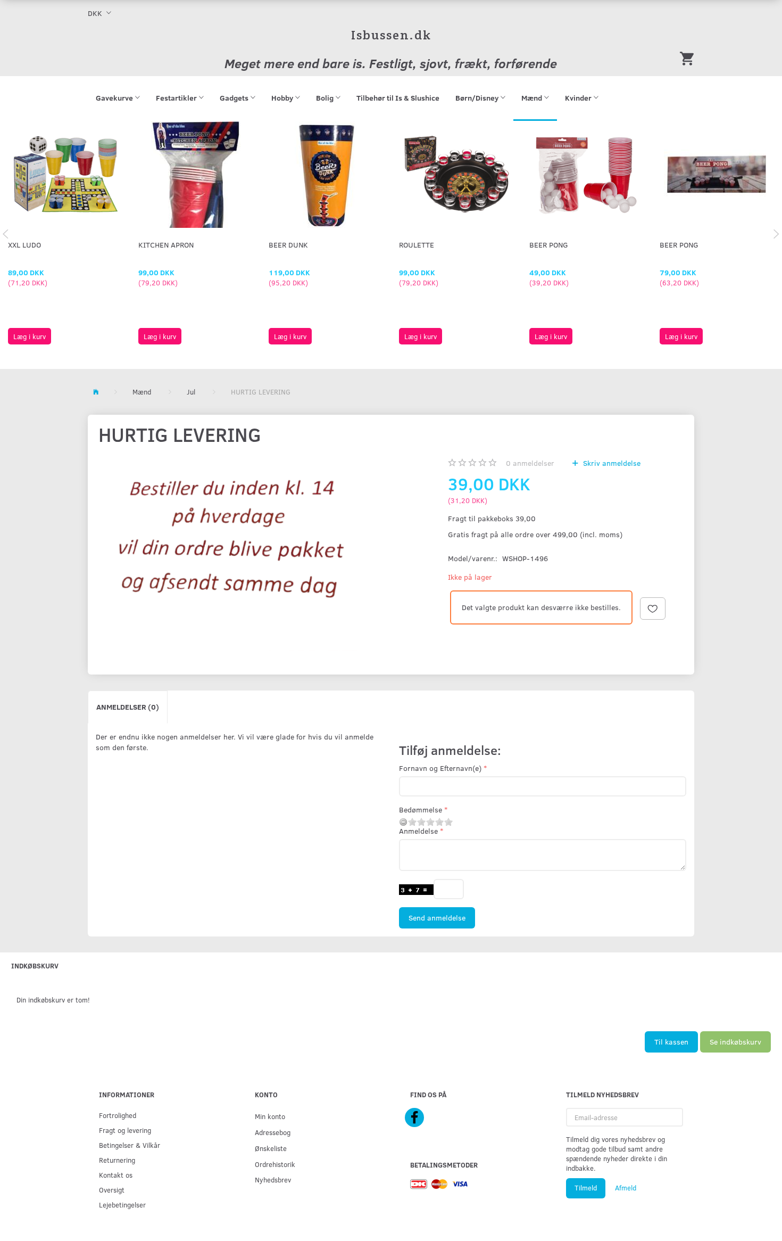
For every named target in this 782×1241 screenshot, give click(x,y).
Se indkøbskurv (735, 1042)
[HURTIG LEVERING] (237, 552)
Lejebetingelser (122, 1204)
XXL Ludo (24, 245)
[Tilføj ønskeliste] (652, 608)
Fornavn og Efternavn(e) (440, 768)
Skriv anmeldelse (610, 463)
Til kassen (671, 1042)
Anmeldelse (418, 831)
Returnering (117, 1159)
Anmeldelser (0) (127, 707)
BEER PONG (548, 245)
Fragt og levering (125, 1130)
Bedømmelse (420, 809)
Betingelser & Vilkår (129, 1144)
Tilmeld (586, 1188)
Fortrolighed (117, 1115)
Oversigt (111, 1189)
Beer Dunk (288, 245)
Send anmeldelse (437, 918)
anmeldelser (530, 463)
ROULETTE (416, 245)
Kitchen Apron (166, 245)
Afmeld (625, 1188)
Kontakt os (115, 1174)
